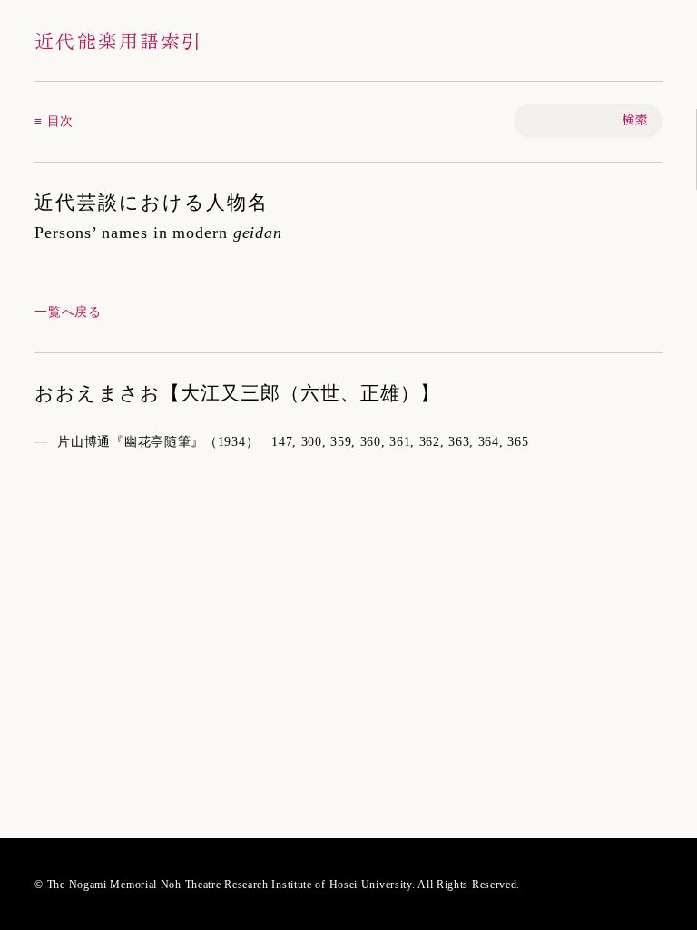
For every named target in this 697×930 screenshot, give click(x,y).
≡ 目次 (54, 121)
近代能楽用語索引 (118, 40)
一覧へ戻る (68, 312)
